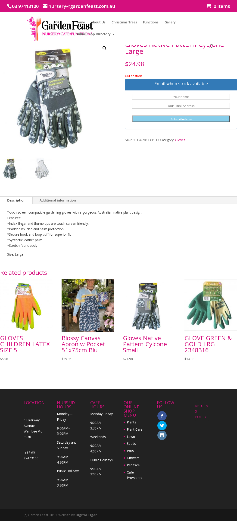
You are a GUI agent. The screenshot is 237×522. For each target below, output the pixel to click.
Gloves (180, 140)
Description (16, 200)
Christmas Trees (124, 22)
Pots (130, 450)
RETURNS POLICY (201, 411)
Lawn (131, 436)
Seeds (131, 443)
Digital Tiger (86, 515)
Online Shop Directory (93, 34)
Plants (131, 422)
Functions (151, 22)
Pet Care (133, 465)
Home (80, 22)
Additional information (58, 200)
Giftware (133, 458)
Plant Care (134, 429)
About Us (98, 22)
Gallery (170, 22)
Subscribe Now (181, 119)
